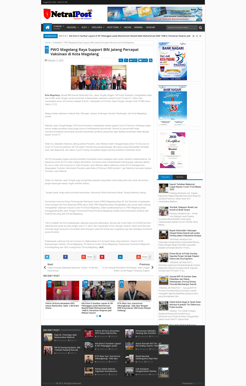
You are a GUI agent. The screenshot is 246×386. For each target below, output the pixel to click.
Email (144, 60)
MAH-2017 (198, 383)
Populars (165, 177)
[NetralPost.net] (47, 27)
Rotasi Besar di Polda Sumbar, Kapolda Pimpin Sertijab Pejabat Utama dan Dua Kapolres (184, 256)
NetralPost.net (49, 383)
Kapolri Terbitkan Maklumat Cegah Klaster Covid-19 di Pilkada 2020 (185, 187)
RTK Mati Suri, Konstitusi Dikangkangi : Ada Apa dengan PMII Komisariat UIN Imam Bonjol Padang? (134, 307)
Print (134, 60)
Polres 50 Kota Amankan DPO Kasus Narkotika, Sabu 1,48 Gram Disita (62, 305)
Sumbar (57, 27)
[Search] (200, 27)
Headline (150, 27)
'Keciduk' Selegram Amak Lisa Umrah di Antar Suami (183, 208)
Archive (179, 177)
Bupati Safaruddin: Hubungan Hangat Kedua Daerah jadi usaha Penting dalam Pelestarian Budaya (185, 233)
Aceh (84, 27)
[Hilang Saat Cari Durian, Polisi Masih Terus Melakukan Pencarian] (163, 372)
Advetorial (113, 27)
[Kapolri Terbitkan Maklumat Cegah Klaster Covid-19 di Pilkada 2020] (163, 188)
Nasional (71, 27)
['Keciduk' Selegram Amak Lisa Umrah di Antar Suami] (163, 211)
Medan (127, 27)
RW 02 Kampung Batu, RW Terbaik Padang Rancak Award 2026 (67, 350)
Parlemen (97, 27)
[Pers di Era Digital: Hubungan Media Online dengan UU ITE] (163, 329)
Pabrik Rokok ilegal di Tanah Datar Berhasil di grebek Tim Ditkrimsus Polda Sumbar (185, 304)
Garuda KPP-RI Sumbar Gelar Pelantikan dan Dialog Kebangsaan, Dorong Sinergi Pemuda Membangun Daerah (183, 280)
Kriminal (138, 27)
